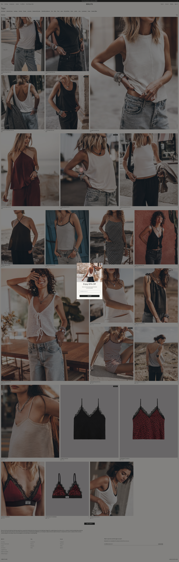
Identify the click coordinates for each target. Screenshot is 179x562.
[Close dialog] (101, 264)
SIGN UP (89, 296)
